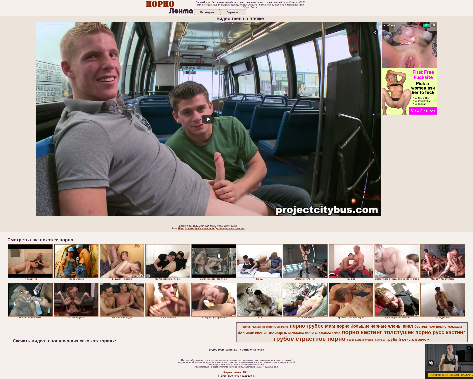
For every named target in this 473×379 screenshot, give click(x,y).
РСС (246, 372)
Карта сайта (232, 372)
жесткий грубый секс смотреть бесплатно (265, 327)
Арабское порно (204, 228)
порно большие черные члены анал (375, 326)
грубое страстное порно (310, 338)
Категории (207, 12)
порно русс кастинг (440, 332)
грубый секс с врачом (408, 339)
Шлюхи (189, 228)
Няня (181, 228)
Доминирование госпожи (229, 228)
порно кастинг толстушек (378, 332)
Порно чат (233, 12)
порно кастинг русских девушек (366, 340)
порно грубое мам (312, 326)
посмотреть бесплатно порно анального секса (304, 333)
